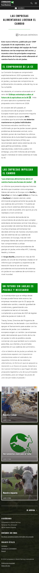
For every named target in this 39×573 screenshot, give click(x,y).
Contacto (4, 546)
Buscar (3, 551)
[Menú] (35, 3)
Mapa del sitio (5, 566)
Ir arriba (31, 510)
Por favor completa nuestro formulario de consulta (17, 537)
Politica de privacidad (8, 563)
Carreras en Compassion (9, 548)
